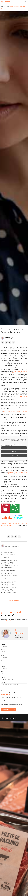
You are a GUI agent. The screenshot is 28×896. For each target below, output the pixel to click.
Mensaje (3, 682)
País (2, 671)
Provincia (3, 677)
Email (2, 655)
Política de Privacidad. (6, 694)
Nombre (3, 644)
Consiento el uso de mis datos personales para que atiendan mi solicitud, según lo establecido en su (14, 692)
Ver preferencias (14, 455)
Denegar (14, 451)
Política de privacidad (15, 457)
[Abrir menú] (2, 2)
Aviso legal (22, 457)
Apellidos (3, 649)
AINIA (2, 6)
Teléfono (3, 666)
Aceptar (14, 448)
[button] (21, 2)
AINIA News (6, 6)
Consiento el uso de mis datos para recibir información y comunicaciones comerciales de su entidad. (13, 699)
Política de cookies (7, 457)
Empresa (3, 660)
